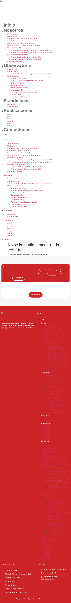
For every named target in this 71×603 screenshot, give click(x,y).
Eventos (10, 116)
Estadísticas (17, 100)
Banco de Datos (12, 107)
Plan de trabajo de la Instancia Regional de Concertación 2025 (31, 50)
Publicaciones (18, 110)
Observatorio (17, 65)
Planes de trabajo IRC (14, 48)
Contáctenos (17, 129)
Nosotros (13, 30)
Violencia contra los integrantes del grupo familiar (27, 81)
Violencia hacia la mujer (19, 78)
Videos (9, 126)
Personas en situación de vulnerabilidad (24, 92)
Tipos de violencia (17, 85)
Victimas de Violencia (18, 90)
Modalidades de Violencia (19, 88)
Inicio (9, 25)
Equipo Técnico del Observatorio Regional (21, 43)
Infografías (10, 121)
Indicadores (11, 104)
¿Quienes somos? (13, 34)
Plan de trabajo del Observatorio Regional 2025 (26, 57)
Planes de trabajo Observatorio (17, 55)
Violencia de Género (18, 83)
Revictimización (16, 94)
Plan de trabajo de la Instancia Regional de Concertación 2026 (31, 52)
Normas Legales (12, 69)
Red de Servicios (13, 71)
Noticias (10, 114)
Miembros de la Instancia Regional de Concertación (24, 45)
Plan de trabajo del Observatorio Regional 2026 (26, 59)
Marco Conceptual (13, 76)
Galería (9, 123)
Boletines (10, 119)
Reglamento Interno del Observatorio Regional (22, 38)
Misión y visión (12, 36)
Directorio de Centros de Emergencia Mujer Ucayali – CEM (30, 74)
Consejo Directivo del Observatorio (18, 41)
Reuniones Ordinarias (14, 62)
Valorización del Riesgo (19, 97)
